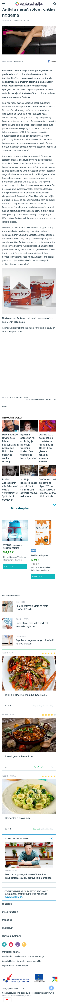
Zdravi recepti (22, 965)
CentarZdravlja (29, 3)
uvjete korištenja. (14, 897)
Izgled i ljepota (22, 619)
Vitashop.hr (7, 956)
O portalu (7, 904)
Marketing (7, 919)
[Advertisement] (29, 368)
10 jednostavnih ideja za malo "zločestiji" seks (32, 607)
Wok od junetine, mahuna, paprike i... (26, 695)
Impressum (7, 927)
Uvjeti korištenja (10, 911)
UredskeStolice (8, 961)
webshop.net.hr (34, 961)
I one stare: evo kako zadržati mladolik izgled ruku (32, 624)
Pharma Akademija (36, 956)
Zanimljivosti (19, 61)
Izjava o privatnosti (11, 935)
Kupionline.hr (8, 965)
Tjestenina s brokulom (17, 818)
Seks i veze (20, 602)
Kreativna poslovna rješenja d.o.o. (17, 995)
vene (4, 406)
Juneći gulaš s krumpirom (19, 756)
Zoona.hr (21, 961)
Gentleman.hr (20, 956)
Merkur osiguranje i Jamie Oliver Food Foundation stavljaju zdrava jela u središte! (28, 876)
